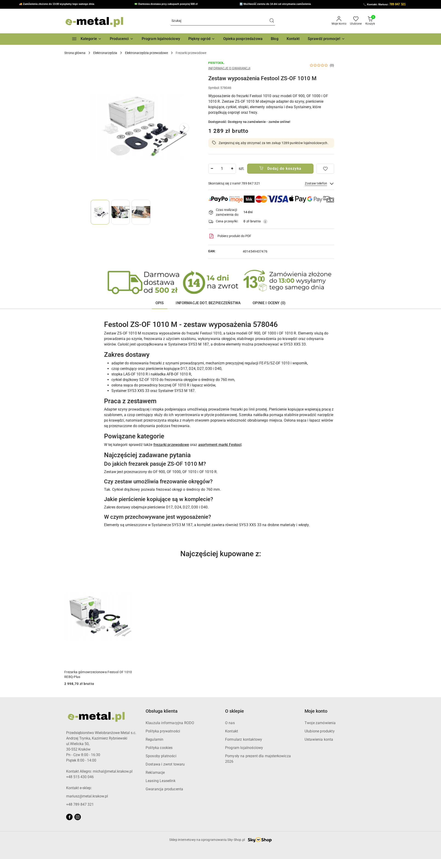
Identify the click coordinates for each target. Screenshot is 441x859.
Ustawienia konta (319, 739)
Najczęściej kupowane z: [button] (220, 553)
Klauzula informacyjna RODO (170, 723)
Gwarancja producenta (164, 789)
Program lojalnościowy (244, 748)
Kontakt (231, 731)
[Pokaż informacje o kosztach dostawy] (265, 221)
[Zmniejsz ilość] (212, 168)
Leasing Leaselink (160, 781)
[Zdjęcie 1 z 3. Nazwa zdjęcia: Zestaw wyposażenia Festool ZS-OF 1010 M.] (100, 212)
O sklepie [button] (234, 711)
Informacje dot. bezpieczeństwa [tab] (208, 303)
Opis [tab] (159, 303)
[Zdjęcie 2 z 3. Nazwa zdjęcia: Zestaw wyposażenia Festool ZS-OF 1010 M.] (120, 212)
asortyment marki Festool (219, 444)
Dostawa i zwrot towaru (165, 764)
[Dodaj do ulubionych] (325, 169)
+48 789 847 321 (80, 804)
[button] (121, 39)
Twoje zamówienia (320, 723)
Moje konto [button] (316, 711)
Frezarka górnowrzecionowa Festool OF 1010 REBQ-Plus (98, 674)
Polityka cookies (159, 748)
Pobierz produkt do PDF (234, 236)
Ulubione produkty (320, 731)
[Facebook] (69, 817)
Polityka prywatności (163, 731)
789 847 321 (397, 4)
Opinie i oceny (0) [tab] (269, 303)
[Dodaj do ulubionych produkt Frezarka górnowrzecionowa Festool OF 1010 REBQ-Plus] (133, 573)
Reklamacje (155, 772)
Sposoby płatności (161, 756)
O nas (230, 723)
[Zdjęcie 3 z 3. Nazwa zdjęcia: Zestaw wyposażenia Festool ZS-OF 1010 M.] (141, 212)
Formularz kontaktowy (243, 739)
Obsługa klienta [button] (162, 711)
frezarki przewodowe (171, 444)
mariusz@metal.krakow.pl (87, 796)
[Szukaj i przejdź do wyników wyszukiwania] (272, 20)
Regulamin (154, 739)
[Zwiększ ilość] (232, 168)
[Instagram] (77, 817)
